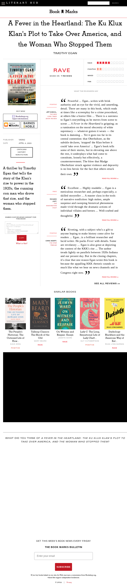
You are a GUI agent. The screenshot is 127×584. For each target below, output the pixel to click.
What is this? (21, 243)
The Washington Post (51, 206)
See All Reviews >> (107, 284)
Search (115, 3)
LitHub (59, 582)
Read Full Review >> (110, 178)
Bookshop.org (90, 575)
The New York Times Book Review (51, 116)
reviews (66, 76)
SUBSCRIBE (63, 567)
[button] (65, 387)
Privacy (69, 582)
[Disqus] (65, 487)
